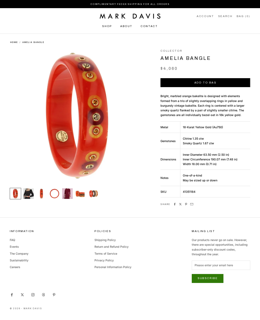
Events (14, 246)
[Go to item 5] (67, 193)
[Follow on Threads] (43, 295)
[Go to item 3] (41, 193)
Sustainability (19, 260)
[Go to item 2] (28, 193)
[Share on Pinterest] (186, 204)
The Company (19, 253)
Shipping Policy (105, 240)
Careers (15, 267)
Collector (171, 50)
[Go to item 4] (54, 193)
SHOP (107, 26)
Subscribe (208, 278)
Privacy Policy (104, 260)
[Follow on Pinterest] (54, 295)
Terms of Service (105, 253)
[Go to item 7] (93, 193)
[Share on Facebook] (174, 204)
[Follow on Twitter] (22, 295)
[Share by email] (191, 204)
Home (14, 42)
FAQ (12, 240)
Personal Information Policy (112, 267)
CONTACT (149, 26)
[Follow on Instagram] (33, 295)
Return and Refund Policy (111, 246)
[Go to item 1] (15, 193)
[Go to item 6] (80, 193)
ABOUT (126, 26)
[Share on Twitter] (180, 204)
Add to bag (205, 82)
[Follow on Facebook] (12, 295)
